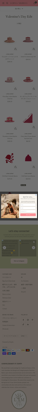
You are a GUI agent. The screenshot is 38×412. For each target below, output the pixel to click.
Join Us (28, 215)
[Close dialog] (36, 195)
